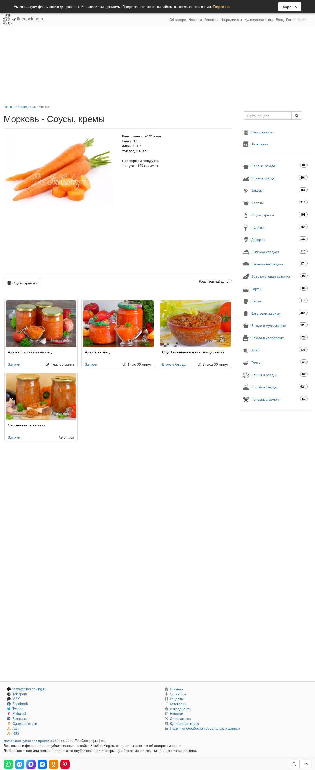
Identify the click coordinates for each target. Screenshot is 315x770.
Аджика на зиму (97, 351)
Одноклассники (24, 723)
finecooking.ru (30, 18)
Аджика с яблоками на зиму (30, 351)
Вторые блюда (174, 364)
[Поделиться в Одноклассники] (53, 764)
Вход (280, 19)
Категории (259, 143)
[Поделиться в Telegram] (19, 764)
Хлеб (278, 349)
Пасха (278, 300)
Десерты (278, 239)
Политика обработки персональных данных (205, 728)
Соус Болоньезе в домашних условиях (193, 351)
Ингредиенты (231, 19)
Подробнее (221, 6)
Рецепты (211, 19)
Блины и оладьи (278, 374)
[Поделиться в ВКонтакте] (42, 764)
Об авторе (177, 19)
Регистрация (296, 19)
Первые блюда (278, 165)
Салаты (278, 202)
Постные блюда (278, 386)
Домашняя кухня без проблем (28, 740)
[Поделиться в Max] (31, 764)
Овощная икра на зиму (26, 424)
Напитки (278, 227)
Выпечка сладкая (278, 251)
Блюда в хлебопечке (278, 337)
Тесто (278, 362)
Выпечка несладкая (278, 263)
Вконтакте (20, 718)
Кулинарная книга (258, 19)
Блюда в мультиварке (278, 325)
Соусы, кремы (23, 282)
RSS (15, 733)
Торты (278, 288)
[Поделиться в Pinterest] (65, 764)
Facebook (20, 703)
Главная (9, 106)
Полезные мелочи (278, 399)
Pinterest (19, 713)
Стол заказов (261, 132)
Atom (16, 728)
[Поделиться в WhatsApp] (8, 764)
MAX (16, 698)
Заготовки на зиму (278, 313)
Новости (195, 19)
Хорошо (290, 6)
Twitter (17, 708)
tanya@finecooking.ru (29, 688)
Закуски (14, 364)
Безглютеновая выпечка (278, 276)
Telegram (19, 693)
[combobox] (268, 115)
